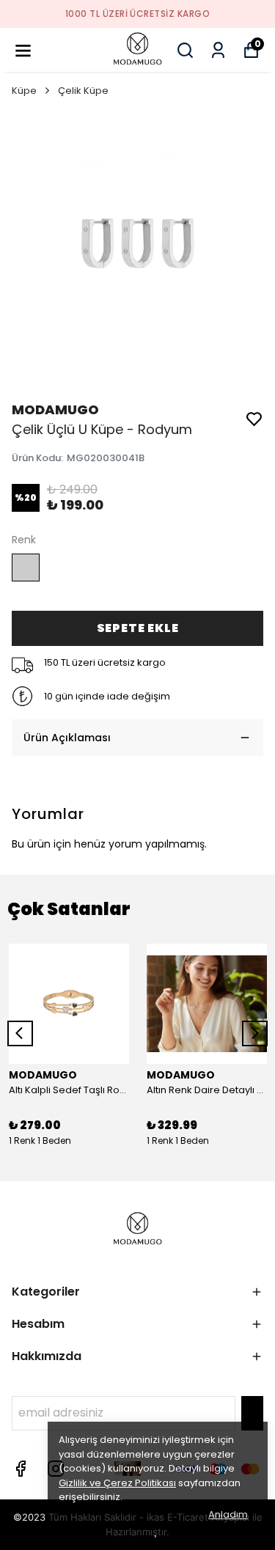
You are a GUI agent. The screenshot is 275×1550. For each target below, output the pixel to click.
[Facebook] (20, 1468)
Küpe (24, 91)
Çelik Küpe (83, 91)
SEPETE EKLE (138, 628)
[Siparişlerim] (218, 50)
